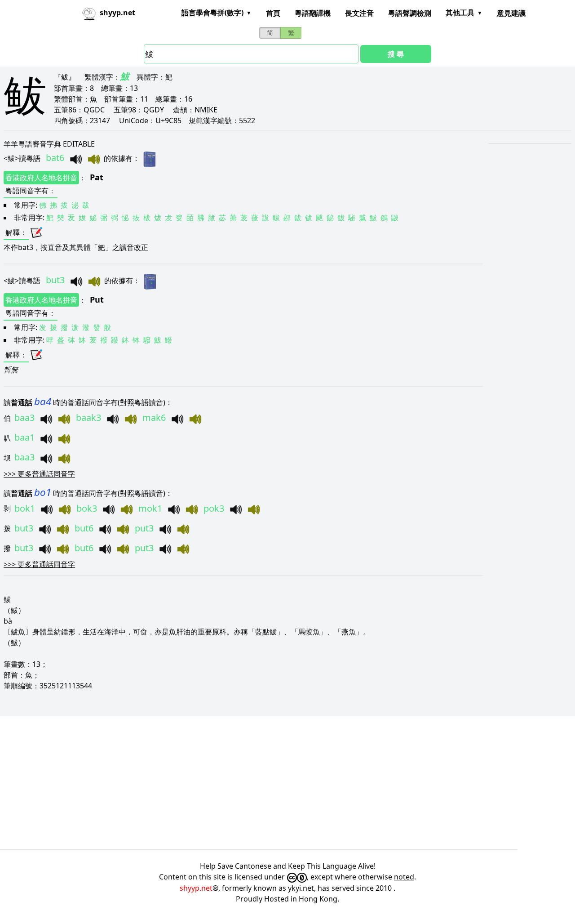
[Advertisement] (269, 783)
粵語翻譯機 (313, 13)
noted (404, 877)
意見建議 (511, 13)
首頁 (273, 13)
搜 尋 (396, 54)
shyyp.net (196, 888)
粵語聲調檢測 (409, 13)
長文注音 (359, 13)
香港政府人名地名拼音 (41, 178)
